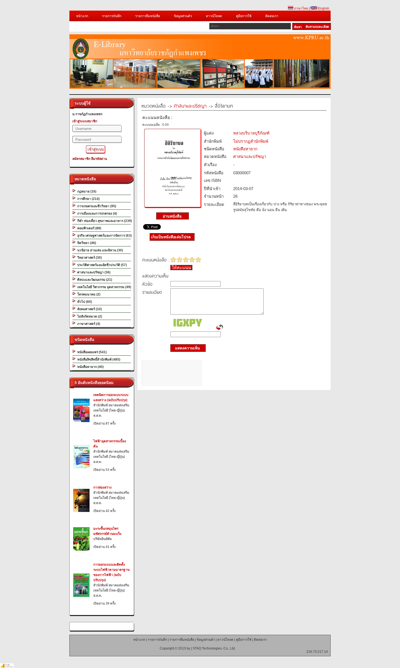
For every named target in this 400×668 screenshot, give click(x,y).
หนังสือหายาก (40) (90, 367)
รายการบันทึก (111, 16)
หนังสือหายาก (245, 149)
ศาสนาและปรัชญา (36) (93, 272)
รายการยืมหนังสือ (147, 16)
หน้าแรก (82, 16)
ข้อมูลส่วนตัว (183, 16)
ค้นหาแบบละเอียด (317, 26)
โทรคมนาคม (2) (88, 294)
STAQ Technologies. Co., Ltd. (214, 648)
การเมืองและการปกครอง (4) (96, 213)
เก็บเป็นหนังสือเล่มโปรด (171, 237)
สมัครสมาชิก (81, 159)
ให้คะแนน (181, 267)
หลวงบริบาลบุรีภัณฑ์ (251, 133)
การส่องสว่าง (102, 487)
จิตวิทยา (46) (86, 243)
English (323, 8)
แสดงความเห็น (186, 348)
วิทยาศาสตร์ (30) (89, 258)
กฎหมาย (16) (86, 191)
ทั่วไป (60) (84, 302)
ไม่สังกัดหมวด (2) (89, 316)
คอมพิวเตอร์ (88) (88, 228)
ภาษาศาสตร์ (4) (88, 324)
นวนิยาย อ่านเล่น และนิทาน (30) (99, 250)
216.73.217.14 (317, 652)
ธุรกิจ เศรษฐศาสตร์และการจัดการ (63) (104, 235)
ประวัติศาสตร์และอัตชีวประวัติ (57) (101, 265)
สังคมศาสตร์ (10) (89, 309)
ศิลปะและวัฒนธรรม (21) (94, 280)
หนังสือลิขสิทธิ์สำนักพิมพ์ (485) (98, 359)
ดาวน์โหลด (214, 16)
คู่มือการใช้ (243, 16)
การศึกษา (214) (88, 199)
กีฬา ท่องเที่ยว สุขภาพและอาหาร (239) (104, 221)
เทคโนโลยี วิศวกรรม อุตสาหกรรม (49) (103, 287)
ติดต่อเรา (271, 16)
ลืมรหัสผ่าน (99, 159)
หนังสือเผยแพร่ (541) (91, 352)
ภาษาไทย (300, 8)
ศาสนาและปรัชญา (190, 105)
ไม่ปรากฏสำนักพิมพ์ (250, 141)
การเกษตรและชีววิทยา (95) (96, 206)
